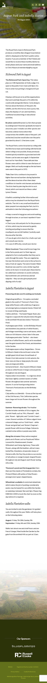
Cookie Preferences (30, 671)
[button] (44, 8)
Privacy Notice (15, 671)
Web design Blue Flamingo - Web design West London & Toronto (23, 677)
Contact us (36, 8)
